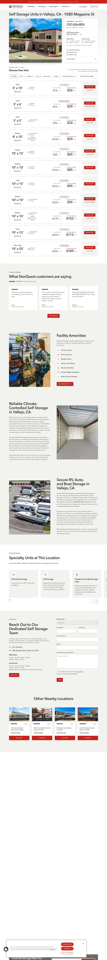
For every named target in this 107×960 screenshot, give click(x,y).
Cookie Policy (52, 949)
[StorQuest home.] (18, 6)
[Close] (83, 943)
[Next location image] (60, 61)
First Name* (60, 627)
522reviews (78, 21)
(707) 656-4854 (75, 24)
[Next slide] (96, 601)
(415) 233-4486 (84, 733)
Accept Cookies (67, 944)
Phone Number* (61, 636)
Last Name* (81, 627)
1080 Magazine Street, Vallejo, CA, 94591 (25, 650)
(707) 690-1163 (61, 733)
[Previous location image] (11, 61)
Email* (58, 644)
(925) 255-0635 (38, 733)
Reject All (67, 948)
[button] (6, 949)
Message (65, 652)
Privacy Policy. (80, 671)
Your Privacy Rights (67, 952)
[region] (46, 948)
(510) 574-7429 (15, 733)
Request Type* (61, 619)
